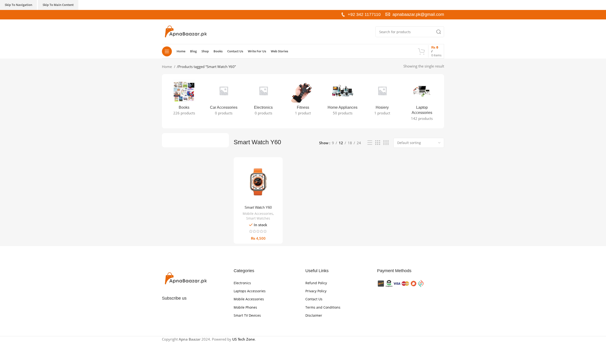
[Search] (438, 31)
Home (167, 66)
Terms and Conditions (322, 307)
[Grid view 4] (386, 143)
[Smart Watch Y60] (258, 182)
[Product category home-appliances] (342, 98)
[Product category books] (184, 98)
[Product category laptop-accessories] (422, 101)
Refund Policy (316, 283)
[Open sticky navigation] (167, 51)
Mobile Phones (245, 307)
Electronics (242, 283)
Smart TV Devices (247, 315)
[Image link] (185, 278)
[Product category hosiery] (382, 98)
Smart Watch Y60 (258, 207)
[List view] (369, 143)
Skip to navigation (18, 5)
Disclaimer (313, 315)
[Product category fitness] (302, 98)
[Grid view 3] (377, 143)
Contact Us (313, 299)
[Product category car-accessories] (223, 98)
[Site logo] (185, 31)
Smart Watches (258, 218)
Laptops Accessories (250, 291)
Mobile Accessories (258, 213)
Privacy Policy (315, 291)
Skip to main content (58, 5)
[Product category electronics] (263, 98)
